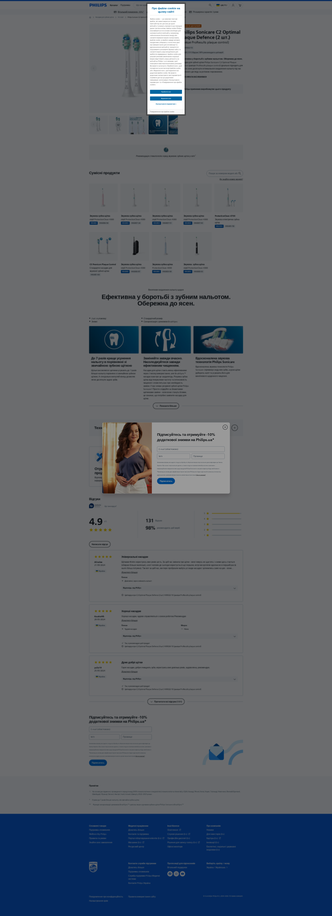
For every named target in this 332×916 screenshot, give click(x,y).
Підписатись (166, 481)
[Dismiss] (225, 427)
